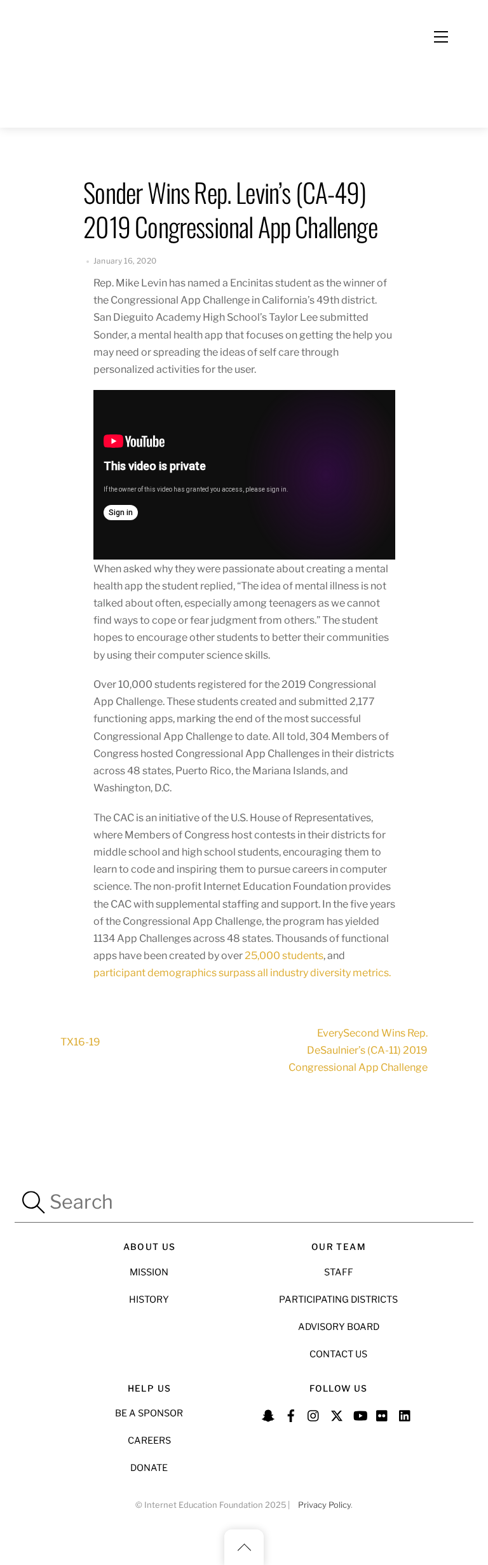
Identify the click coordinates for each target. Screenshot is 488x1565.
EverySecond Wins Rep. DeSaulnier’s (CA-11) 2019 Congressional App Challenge (358, 1050)
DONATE (149, 1468)
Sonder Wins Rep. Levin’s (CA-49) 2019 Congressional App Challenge (230, 209)
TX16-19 (80, 1042)
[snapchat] (268, 1414)
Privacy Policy (324, 1505)
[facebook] (291, 1414)
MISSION (149, 1272)
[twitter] (337, 1414)
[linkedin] (405, 1414)
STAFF (338, 1272)
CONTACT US (338, 1354)
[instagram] (314, 1414)
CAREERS (149, 1440)
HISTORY (149, 1299)
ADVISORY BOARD (338, 1327)
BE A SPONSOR (149, 1413)
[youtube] (360, 1414)
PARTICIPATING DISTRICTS (338, 1299)
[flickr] (382, 1414)
